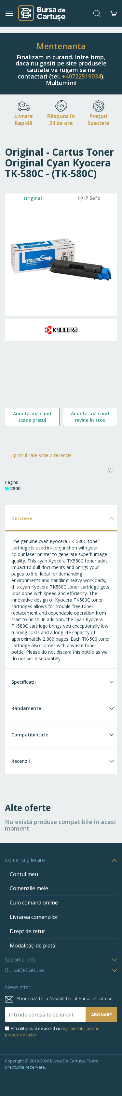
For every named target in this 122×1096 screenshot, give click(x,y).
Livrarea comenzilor (34, 916)
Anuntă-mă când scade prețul (32, 416)
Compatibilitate (29, 735)
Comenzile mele (29, 888)
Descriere (21, 518)
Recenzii (20, 761)
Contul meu (24, 874)
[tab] (61, 518)
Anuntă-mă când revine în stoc (90, 416)
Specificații (23, 682)
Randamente (26, 708)
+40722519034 (81, 76)
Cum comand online (34, 902)
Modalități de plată (32, 945)
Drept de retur (27, 931)
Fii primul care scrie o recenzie (40, 455)
